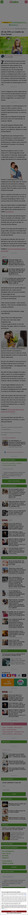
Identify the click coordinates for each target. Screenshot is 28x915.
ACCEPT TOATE (14, 911)
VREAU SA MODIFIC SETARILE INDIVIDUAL (14, 913)
